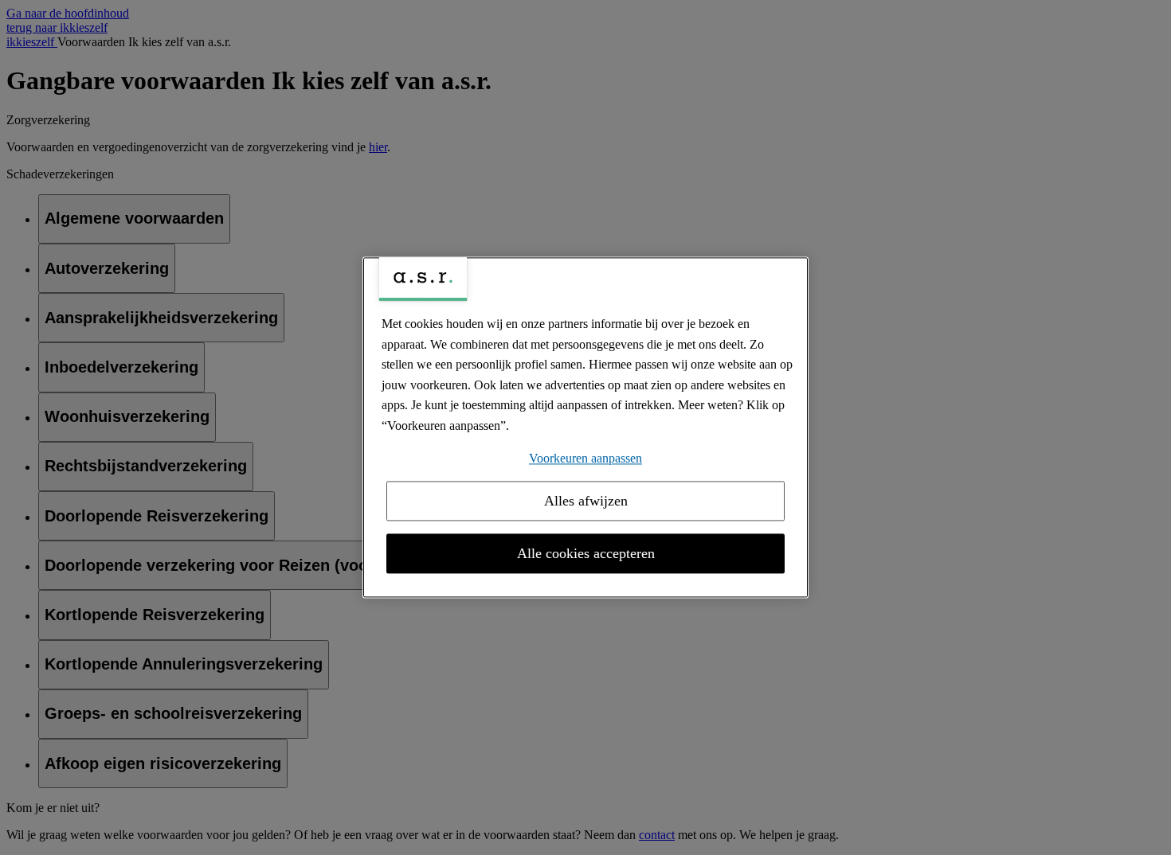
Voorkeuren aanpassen (585, 458)
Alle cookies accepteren (586, 554)
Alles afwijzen (586, 501)
